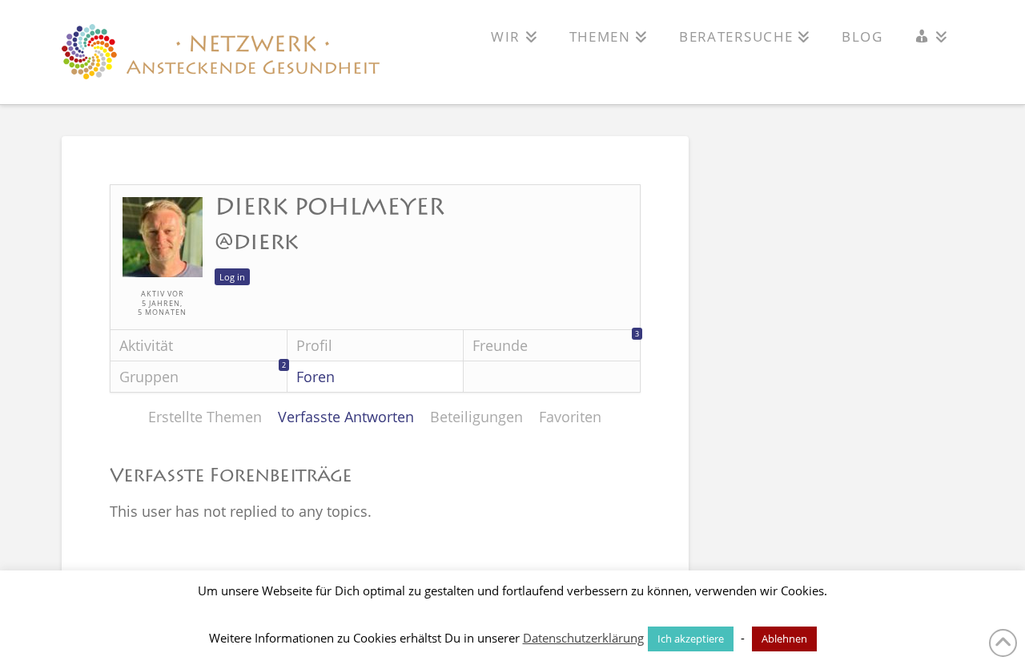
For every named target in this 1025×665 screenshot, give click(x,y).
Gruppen (202, 373)
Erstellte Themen (205, 416)
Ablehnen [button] (784, 638)
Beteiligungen (476, 416)
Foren (315, 376)
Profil (314, 345)
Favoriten (570, 416)
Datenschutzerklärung (583, 638)
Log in (232, 277)
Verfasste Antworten (346, 416)
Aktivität (146, 345)
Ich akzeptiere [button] (690, 638)
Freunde (555, 342)
